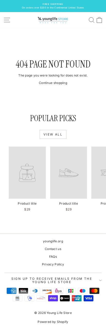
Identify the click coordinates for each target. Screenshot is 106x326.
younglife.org (53, 241)
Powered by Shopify (53, 322)
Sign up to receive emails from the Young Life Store (51, 280)
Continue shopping (53, 83)
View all (53, 134)
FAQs (53, 256)
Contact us (53, 249)
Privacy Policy (53, 264)
